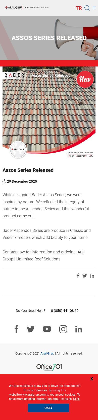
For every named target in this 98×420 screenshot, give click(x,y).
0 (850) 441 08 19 (65, 311)
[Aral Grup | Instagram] (63, 329)
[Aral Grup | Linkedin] (78, 329)
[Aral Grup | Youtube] (47, 329)
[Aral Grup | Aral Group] (27, 8)
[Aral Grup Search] (87, 7)
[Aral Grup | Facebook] (16, 329)
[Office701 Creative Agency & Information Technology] (49, 367)
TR (79, 8)
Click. (76, 399)
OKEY (48, 408)
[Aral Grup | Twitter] (31, 329)
